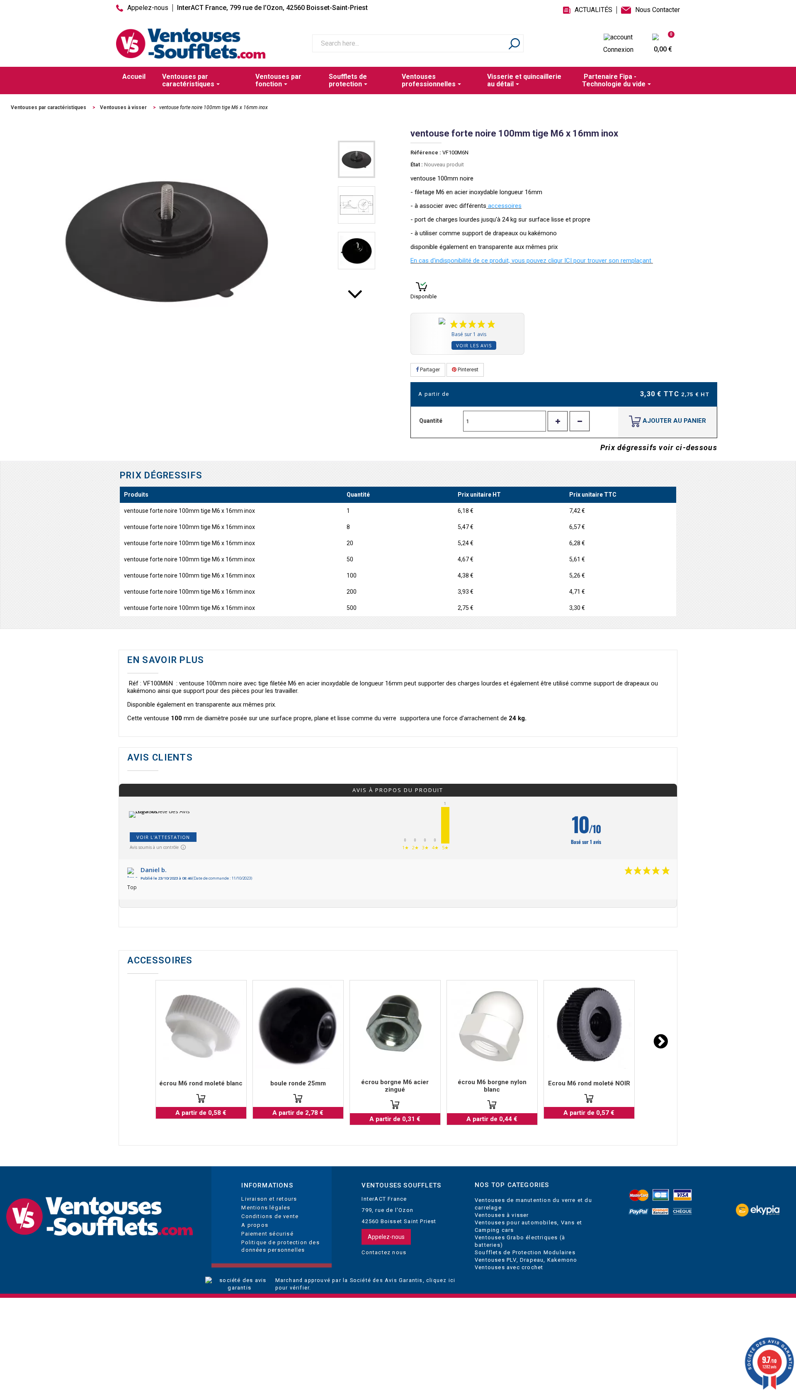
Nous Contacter (657, 10)
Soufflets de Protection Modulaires (525, 1252)
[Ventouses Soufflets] (99, 1216)
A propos (254, 1225)
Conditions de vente (269, 1216)
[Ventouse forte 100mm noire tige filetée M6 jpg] (356, 159)
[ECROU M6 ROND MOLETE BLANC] (201, 1025)
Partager (429, 369)
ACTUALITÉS (593, 10)
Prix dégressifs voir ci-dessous (658, 447)
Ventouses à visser (502, 1215)
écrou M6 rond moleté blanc (201, 1083)
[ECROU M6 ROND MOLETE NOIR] (589, 1025)
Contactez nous (384, 1252)
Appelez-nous (147, 8)
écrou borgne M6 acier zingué (395, 1085)
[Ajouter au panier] (201, 1098)
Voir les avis (474, 345)
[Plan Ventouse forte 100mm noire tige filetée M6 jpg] (356, 205)
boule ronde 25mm (298, 1083)
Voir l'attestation (163, 837)
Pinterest (467, 369)
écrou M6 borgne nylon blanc (492, 1085)
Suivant (356, 299)
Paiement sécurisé (267, 1234)
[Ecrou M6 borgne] (395, 1025)
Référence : (425, 152)
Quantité (430, 420)
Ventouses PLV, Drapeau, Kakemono (526, 1260)
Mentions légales (265, 1207)
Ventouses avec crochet (509, 1267)
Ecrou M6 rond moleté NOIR (589, 1083)
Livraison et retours (269, 1199)
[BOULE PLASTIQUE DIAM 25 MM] (298, 1025)
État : (416, 164)
